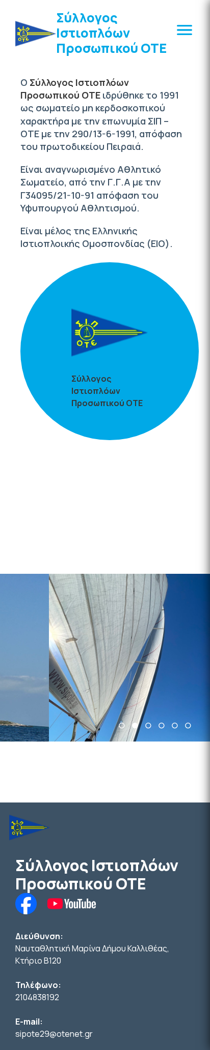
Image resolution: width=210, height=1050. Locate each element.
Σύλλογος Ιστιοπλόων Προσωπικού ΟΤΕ (111, 33)
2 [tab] (135, 725)
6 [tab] (188, 725)
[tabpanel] (105, 658)
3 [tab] (148, 725)
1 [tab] (121, 725)
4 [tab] (161, 725)
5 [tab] (174, 725)
